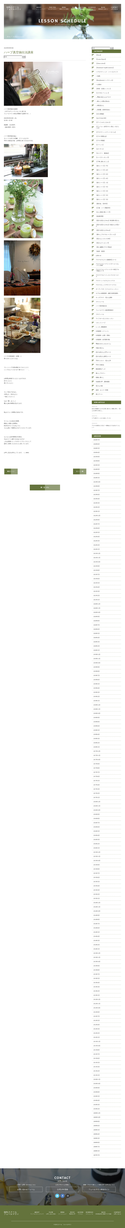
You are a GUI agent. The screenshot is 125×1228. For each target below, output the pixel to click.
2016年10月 (96, 810)
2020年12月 (96, 604)
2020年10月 (96, 612)
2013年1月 (96, 995)
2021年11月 (96, 557)
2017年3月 (96, 789)
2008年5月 (96, 1151)
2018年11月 (96, 709)
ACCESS (83, 8)
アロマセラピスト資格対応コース (106, 259)
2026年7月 (96, 440)
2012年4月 (96, 1024)
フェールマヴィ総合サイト (99, 1189)
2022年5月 (96, 532)
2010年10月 (96, 1083)
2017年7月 (96, 772)
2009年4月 (96, 1134)
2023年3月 (96, 503)
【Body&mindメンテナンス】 (105, 80)
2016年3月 (96, 839)
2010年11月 (96, 1079)
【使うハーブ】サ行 (102, 174)
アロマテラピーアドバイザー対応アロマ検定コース (107, 270)
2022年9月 (96, 520)
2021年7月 (96, 574)
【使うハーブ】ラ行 (102, 195)
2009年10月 (96, 1117)
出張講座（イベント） (102, 331)
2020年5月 (96, 633)
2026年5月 (96, 448)
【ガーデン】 (100, 149)
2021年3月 (96, 591)
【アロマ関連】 (100, 140)
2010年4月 (96, 1100)
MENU (64, 8)
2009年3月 (96, 1138)
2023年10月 (96, 482)
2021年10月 (96, 562)
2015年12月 (96, 852)
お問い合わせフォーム (26, 1189)
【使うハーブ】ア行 (102, 166)
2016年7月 (96, 822)
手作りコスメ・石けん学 (103, 360)
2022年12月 (96, 515)
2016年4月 (96, 835)
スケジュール (100, 301)
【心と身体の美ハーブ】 (103, 212)
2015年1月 (96, 898)
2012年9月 (96, 1012)
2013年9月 (96, 966)
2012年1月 (96, 1037)
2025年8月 (96, 461)
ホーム (8, 36)
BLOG (103, 8)
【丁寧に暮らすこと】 (102, 161)
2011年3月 (96, 1067)
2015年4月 (96, 886)
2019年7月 (96, 675)
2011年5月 (96, 1062)
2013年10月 (96, 961)
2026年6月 (96, 444)
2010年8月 (96, 1092)
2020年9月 (96, 616)
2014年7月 (96, 923)
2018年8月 (96, 722)
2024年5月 (96, 477)
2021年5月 (96, 583)
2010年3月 (96, 1104)
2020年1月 (96, 650)
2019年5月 (96, 684)
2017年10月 (96, 759)
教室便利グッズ (100, 369)
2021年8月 (96, 570)
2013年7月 (96, 974)
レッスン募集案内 (101, 327)
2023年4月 (96, 499)
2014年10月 (96, 911)
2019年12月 (96, 654)
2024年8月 (96, 473)
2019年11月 (96, 658)
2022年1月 (96, 549)
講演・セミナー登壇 (102, 390)
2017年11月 (96, 755)
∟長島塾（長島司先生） (103, 109)
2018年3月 (96, 738)
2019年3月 (96, 692)
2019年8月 (96, 671)
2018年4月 (96, 734)
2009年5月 (96, 1130)
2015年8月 (96, 869)
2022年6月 (96, 528)
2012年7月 (96, 1016)
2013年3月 (96, 987)
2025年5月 (96, 465)
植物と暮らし (100, 377)
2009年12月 (96, 1113)
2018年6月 (96, 726)
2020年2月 (96, 646)
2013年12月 (96, 953)
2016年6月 (96, 827)
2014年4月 (96, 936)
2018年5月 (96, 730)
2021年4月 (96, 587)
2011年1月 (96, 1075)
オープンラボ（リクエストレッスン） (107, 289)
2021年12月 (96, 553)
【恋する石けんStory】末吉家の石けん (107, 220)
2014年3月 (96, 940)
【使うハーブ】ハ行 (102, 182)
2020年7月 (96, 625)
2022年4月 (96, 536)
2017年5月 (96, 780)
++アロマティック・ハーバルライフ (107, 72)
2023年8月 (96, 486)
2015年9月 (96, 865)
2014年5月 (96, 932)
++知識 (98, 76)
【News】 (99, 55)
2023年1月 (96, 511)
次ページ (79, 471)
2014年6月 (96, 928)
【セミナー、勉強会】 (102, 153)
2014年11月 (96, 907)
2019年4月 (96, 688)
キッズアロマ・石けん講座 (104, 297)
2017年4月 (96, 785)
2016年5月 (96, 831)
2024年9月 (96, 469)
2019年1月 (96, 700)
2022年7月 (96, 524)
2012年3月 (96, 1029)
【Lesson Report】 (101, 59)
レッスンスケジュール (18, 36)
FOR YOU (52, 8)
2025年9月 (96, 456)
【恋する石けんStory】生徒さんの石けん (107, 225)
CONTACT (114, 8)
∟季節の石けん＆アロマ (103, 97)
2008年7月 (96, 1146)
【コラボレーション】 (102, 93)
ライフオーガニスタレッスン (105, 318)
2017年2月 (96, 793)
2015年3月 (96, 890)
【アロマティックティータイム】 (106, 132)
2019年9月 (96, 667)
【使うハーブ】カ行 (102, 170)
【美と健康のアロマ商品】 (104, 247)
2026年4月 (96, 452)
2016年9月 (96, 814)
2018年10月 (96, 713)
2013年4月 (96, 982)
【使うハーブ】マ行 (102, 187)
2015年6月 (96, 877)
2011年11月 (96, 1041)
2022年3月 (96, 541)
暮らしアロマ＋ (100, 373)
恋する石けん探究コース (103, 356)
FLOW (51, 1213)
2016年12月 (96, 801)
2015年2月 (96, 894)
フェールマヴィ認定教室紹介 (105, 310)
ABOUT (39, 8)
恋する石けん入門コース (103, 352)
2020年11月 (96, 608)
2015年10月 (96, 860)
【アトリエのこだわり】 (103, 122)
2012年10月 (96, 1008)
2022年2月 (96, 545)
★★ (27, 452)
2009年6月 (96, 1125)
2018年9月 (96, 717)
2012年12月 (96, 999)
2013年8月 (96, 970)
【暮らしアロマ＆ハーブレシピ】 (106, 234)
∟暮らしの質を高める (102, 101)
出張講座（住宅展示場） (103, 339)
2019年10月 (96, 663)
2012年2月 (96, 1033)
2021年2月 (96, 595)
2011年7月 (96, 1054)
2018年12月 (96, 705)
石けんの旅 (99, 386)
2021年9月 (96, 566)
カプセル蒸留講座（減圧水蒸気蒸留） (107, 293)
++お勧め (98, 84)
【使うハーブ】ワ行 (102, 199)
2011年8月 (96, 1050)
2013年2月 (96, 991)
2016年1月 (96, 848)
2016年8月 (96, 818)
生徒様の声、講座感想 (102, 381)
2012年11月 (96, 1003)
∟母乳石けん (100, 105)
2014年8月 (96, 919)
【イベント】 (100, 145)
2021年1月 (96, 599)
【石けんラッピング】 (102, 243)
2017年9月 (96, 764)
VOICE (74, 8)
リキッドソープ (100, 322)
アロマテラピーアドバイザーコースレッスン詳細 (107, 264)
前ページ (11, 471)
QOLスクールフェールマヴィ (13, 8)
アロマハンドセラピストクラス (105, 280)
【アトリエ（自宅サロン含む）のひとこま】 (107, 127)
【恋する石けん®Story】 (103, 230)
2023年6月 (96, 494)
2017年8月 (96, 768)
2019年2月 (96, 696)
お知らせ (98, 255)
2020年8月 (96, 621)
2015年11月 (96, 856)
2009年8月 (96, 1121)
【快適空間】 (100, 216)
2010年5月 (96, 1096)
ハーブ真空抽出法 (101, 306)
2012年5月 (96, 1020)
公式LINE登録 (62, 1189)
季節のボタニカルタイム (103, 344)
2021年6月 (96, 578)
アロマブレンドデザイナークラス (106, 285)
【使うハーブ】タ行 (102, 178)
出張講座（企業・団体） (103, 335)
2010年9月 (96, 1088)
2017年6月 (96, 776)
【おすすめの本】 (101, 118)
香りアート (99, 394)
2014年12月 (96, 902)
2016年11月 (96, 806)
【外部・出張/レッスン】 (103, 88)
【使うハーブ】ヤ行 (102, 191)
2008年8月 (96, 1142)
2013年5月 (96, 978)
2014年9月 (96, 915)
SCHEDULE (92, 8)
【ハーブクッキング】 (102, 157)
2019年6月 (96, 679)
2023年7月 (96, 490)
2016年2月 (96, 844)
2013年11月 (96, 957)
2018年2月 (96, 743)
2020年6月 (96, 629)
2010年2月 (96, 1109)
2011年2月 (96, 1071)
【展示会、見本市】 (102, 203)
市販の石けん (100, 348)
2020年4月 (96, 637)
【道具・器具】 (100, 251)
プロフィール (100, 314)
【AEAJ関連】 (100, 114)
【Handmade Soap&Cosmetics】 (105, 67)
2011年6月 (96, 1058)
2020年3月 (96, 642)
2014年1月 (96, 949)
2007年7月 (96, 1155)
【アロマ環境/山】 (101, 136)
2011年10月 (96, 1045)
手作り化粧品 (100, 365)
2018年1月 (96, 747)
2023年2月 (96, 507)
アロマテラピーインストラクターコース (107, 275)
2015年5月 (96, 881)
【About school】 (101, 63)
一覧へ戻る (45, 487)
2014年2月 (96, 945)
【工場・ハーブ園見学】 (103, 208)
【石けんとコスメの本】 (103, 238)
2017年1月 (96, 797)
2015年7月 (96, 873)
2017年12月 (96, 751)
